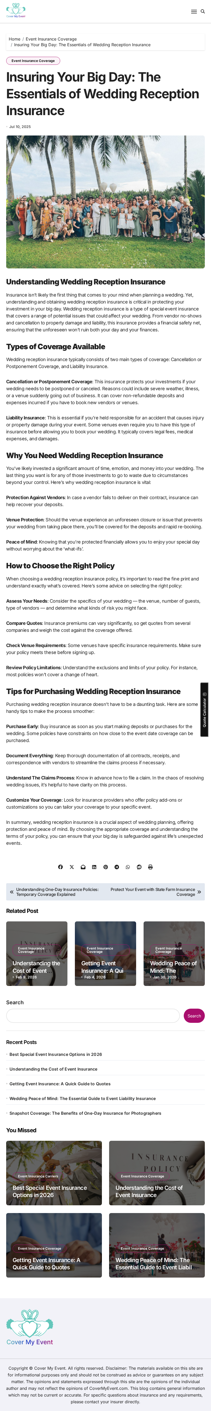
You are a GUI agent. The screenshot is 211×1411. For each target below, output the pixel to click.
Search (15, 1002)
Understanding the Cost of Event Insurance (36, 970)
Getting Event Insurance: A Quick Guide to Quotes (105, 970)
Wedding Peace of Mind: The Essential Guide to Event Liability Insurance (83, 1098)
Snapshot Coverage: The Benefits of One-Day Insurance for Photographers (85, 1113)
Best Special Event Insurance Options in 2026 (56, 1054)
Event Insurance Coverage (33, 61)
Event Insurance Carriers (38, 1176)
